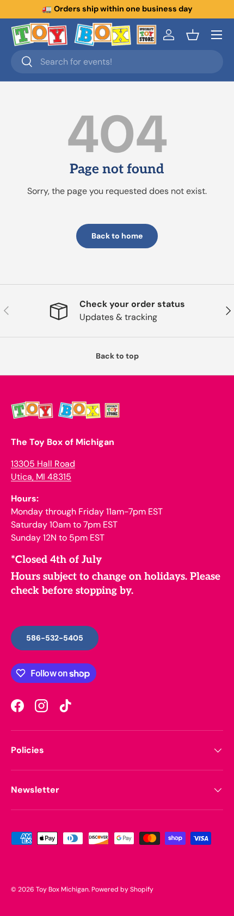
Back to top (117, 356)
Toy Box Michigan (62, 889)
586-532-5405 (54, 638)
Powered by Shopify (122, 889)
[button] (193, 35)
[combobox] (117, 61)
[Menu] (217, 35)
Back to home (117, 236)
